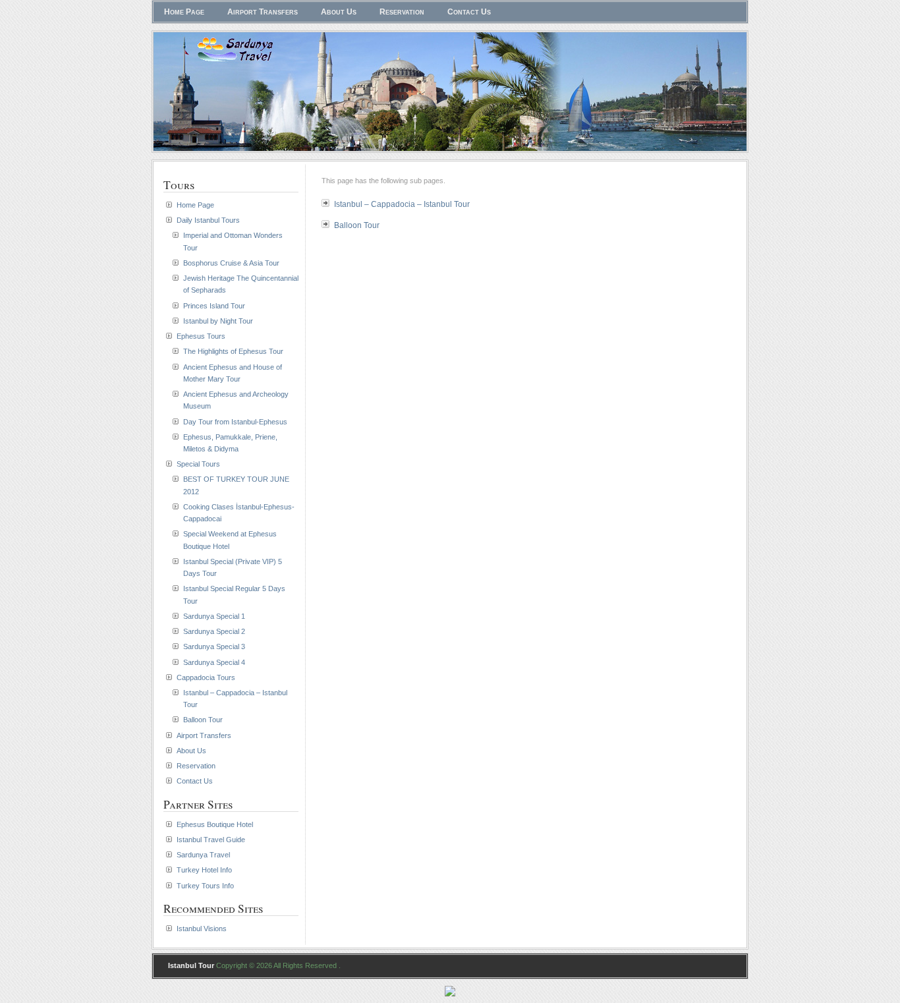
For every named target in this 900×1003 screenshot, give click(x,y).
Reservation (402, 11)
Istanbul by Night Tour (218, 321)
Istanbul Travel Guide (211, 840)
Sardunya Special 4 (214, 662)
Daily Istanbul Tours (208, 220)
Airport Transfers (262, 11)
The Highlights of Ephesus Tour (233, 351)
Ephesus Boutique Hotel (215, 824)
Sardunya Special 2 (214, 631)
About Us (338, 11)
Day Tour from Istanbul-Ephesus (235, 422)
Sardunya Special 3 (214, 646)
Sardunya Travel (203, 855)
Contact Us (469, 11)
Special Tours (198, 464)
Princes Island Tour (214, 306)
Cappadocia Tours (206, 677)
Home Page (184, 11)
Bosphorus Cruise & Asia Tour (231, 263)
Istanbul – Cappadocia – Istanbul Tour (402, 204)
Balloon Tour (357, 225)
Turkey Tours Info (205, 886)
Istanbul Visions (202, 928)
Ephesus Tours (201, 336)
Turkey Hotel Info (204, 870)
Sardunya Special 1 (214, 616)
